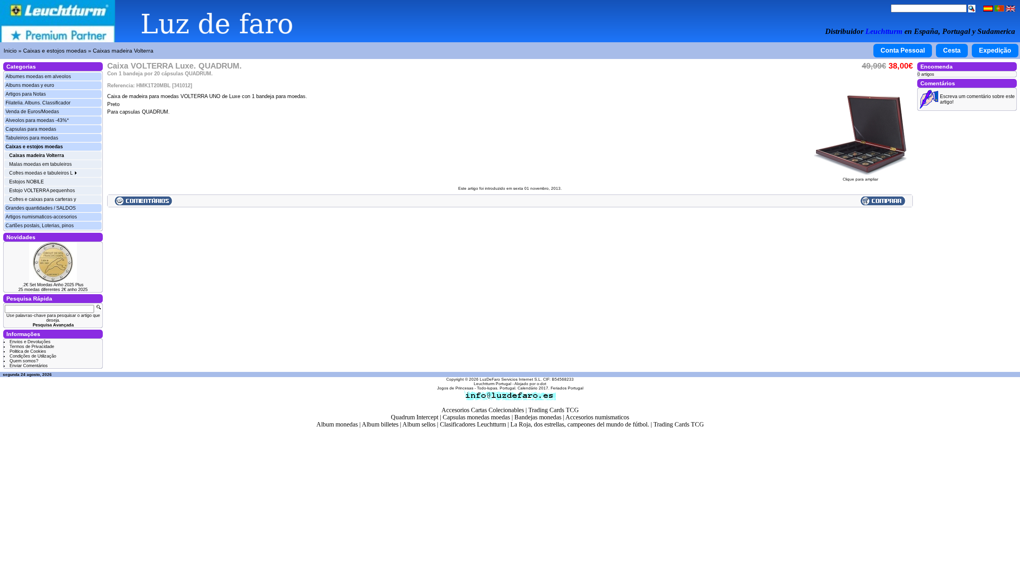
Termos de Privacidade (32, 346)
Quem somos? (24, 360)
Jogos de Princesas (455, 388)
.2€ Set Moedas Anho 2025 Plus (53, 284)
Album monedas (337, 424)
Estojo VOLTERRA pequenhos (42, 190)
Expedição (995, 50)
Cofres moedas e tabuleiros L (41, 173)
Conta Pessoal (903, 50)
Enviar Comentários (29, 365)
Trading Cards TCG (553, 410)
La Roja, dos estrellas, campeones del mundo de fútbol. (579, 424)
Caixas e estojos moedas (54, 50)
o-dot (541, 383)
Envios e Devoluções (30, 341)
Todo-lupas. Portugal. (496, 388)
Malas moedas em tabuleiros (40, 164)
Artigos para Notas (26, 94)
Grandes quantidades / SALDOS (41, 208)
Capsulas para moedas (31, 129)
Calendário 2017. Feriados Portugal (550, 388)
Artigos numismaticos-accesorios (41, 217)
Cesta (952, 50)
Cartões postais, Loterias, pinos (40, 225)
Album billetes (380, 424)
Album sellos (418, 424)
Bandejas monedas (537, 417)
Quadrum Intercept (414, 417)
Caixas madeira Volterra (123, 50)
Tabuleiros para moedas (32, 138)
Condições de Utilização (33, 356)
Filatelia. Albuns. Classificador (38, 103)
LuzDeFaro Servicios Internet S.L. (511, 379)
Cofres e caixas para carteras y (42, 199)
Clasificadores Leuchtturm (473, 424)
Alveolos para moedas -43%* (37, 120)
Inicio (10, 50)
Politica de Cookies (28, 351)
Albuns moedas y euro (30, 85)
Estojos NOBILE (26, 182)
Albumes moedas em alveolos (38, 76)
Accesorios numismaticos (597, 417)
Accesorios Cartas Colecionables (482, 410)
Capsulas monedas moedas (476, 417)
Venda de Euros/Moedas (32, 111)
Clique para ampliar (860, 179)
